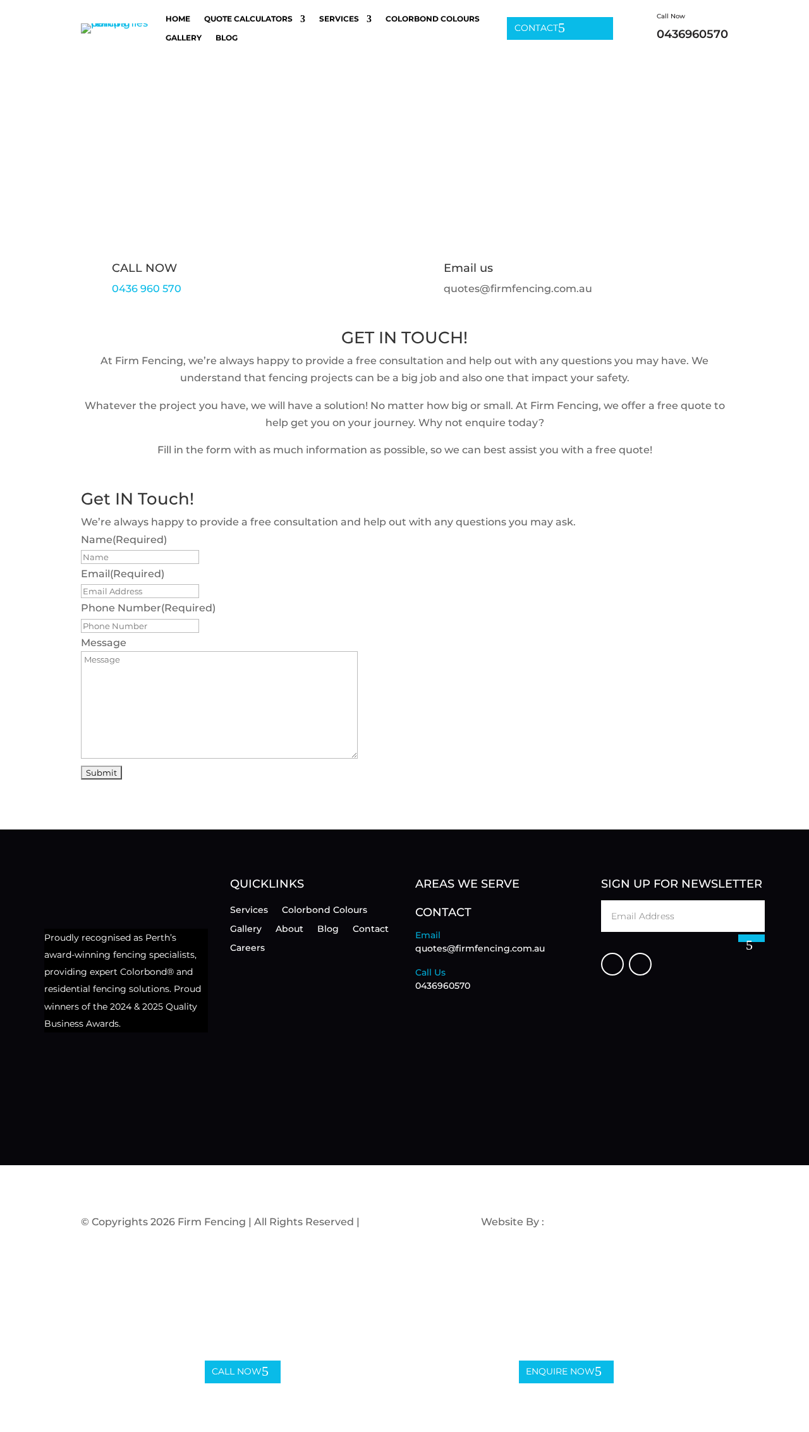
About (289, 929)
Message (103, 643)
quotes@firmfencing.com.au (480, 948)
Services (339, 19)
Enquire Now (560, 1371)
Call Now (237, 1371)
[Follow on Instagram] (640, 964)
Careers (247, 948)
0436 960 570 (146, 289)
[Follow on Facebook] (612, 964)
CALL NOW (144, 268)
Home (178, 19)
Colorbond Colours (433, 19)
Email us (468, 268)
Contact (536, 28)
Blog (227, 38)
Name (124, 540)
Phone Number (148, 608)
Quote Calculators (248, 19)
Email (122, 574)
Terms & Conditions (411, 1222)
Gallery (184, 38)
